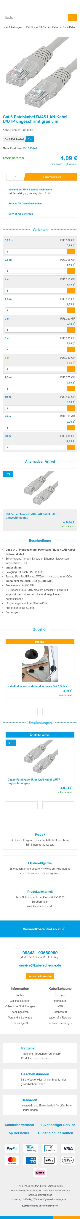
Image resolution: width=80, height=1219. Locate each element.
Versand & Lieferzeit (20, 1017)
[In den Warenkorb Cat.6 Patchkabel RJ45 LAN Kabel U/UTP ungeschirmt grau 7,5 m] (71, 388)
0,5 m (8, 259)
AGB (60, 1006)
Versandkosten (55, 1185)
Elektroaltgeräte (20, 1023)
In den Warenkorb (51, 177)
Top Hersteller (18, 1133)
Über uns (60, 995)
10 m (8, 397)
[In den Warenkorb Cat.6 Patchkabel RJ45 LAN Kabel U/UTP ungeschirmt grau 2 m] (71, 330)
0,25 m (9, 240)
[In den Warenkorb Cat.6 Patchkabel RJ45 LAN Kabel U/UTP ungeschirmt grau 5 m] (71, 369)
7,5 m (8, 377)
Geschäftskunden (20, 1000)
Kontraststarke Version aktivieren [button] (40, 1205)
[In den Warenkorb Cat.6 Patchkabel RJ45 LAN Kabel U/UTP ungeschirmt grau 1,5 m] (71, 310)
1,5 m (8, 299)
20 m (8, 436)
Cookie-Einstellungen (60, 1023)
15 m (8, 416)
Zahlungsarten (20, 1012)
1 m (7, 279)
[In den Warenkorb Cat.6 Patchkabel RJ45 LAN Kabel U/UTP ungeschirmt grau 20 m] (71, 447)
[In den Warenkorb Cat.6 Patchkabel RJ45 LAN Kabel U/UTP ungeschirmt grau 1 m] (71, 290)
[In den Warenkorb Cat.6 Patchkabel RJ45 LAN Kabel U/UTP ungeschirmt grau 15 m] (71, 427)
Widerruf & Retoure (60, 1017)
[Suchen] (72, 17)
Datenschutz (60, 1012)
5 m (7, 357)
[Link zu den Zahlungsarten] (40, 1162)
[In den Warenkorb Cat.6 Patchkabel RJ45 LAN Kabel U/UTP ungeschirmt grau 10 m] (71, 408)
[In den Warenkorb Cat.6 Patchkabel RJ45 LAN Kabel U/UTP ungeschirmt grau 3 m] (71, 349)
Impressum (60, 1000)
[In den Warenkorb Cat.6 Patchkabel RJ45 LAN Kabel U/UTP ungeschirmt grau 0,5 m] (71, 271)
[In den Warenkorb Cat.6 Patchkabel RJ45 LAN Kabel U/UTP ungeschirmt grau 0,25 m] (71, 251)
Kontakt (20, 995)
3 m (7, 338)
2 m (7, 318)
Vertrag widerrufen (40, 976)
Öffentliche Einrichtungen (20, 1006)
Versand (73, 163)
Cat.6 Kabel (30, 148)
